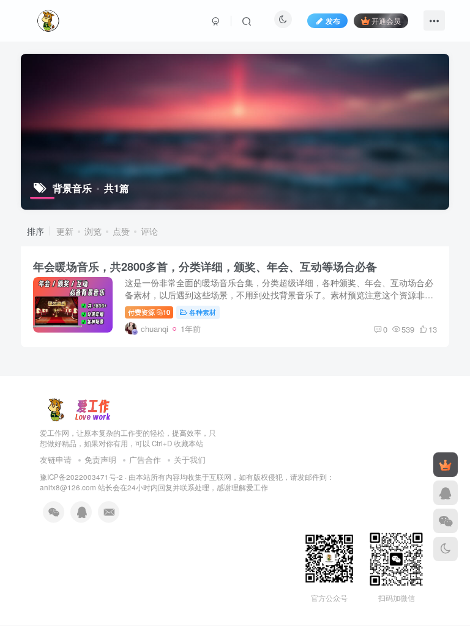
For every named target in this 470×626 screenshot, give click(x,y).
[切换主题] (445, 549)
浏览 (93, 231)
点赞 (121, 231)
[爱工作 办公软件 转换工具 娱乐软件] (79, 408)
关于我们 (190, 459)
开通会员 (386, 20)
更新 (64, 231)
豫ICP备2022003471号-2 (81, 477)
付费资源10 (149, 312)
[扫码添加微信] (445, 521)
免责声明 (100, 459)
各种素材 (202, 312)
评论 (149, 231)
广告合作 (145, 459)
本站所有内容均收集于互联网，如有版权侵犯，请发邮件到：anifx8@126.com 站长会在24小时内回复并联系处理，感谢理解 (187, 482)
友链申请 (56, 459)
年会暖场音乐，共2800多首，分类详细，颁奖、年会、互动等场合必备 (205, 266)
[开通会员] (445, 464)
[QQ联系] (445, 493)
